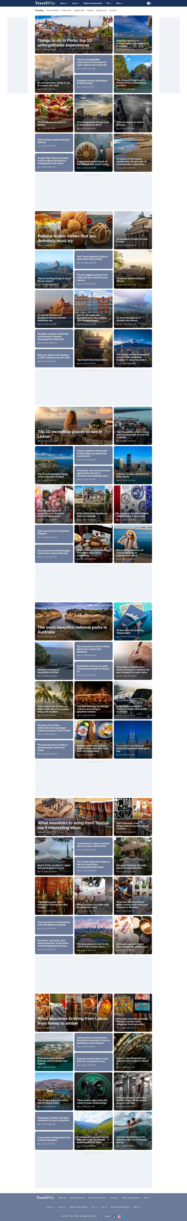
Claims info (66, 10)
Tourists (90, 10)
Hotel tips (114, 1198)
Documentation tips (97, 1198)
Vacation (113, 10)
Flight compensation (92, 3)
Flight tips (62, 1198)
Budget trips (79, 10)
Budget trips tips (77, 1198)
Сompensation (52, 10)
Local (74, 3)
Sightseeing (101, 10)
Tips (102, 1207)
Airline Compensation (120, 1207)
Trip (108, 3)
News (63, 3)
